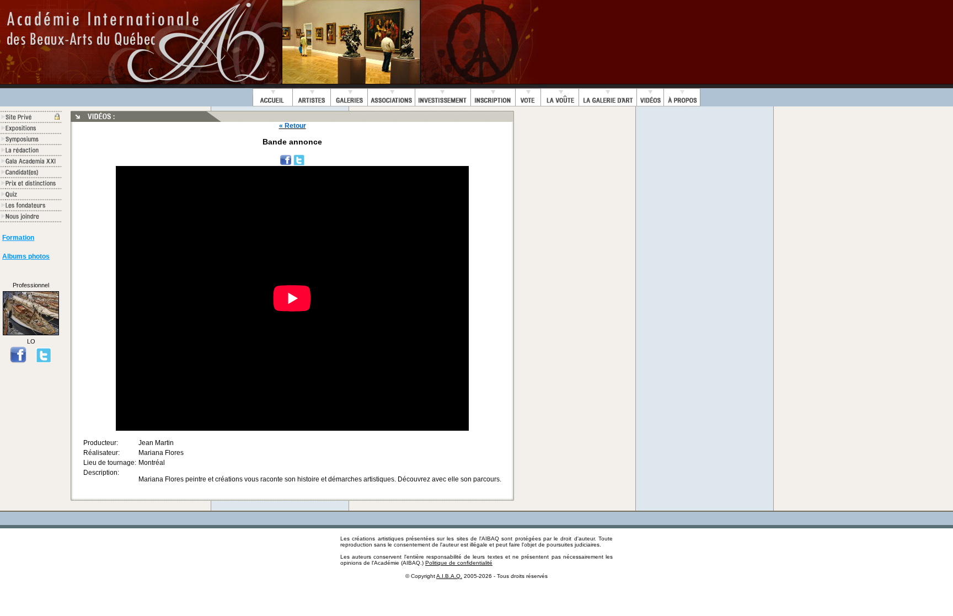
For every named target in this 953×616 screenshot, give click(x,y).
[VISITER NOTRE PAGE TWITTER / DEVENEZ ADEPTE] (43, 360)
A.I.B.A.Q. (449, 576)
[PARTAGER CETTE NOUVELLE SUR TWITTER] (299, 159)
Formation (18, 238)
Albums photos (26, 256)
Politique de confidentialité (458, 563)
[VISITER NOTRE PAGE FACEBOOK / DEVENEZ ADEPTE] (18, 360)
